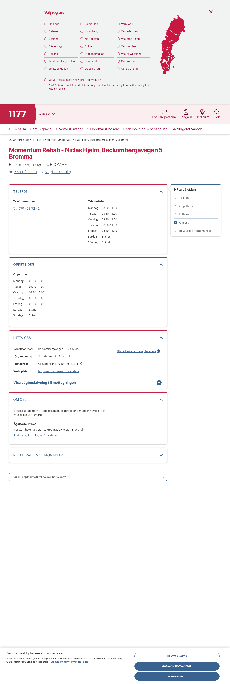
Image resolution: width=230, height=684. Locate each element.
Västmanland (129, 46)
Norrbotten (92, 38)
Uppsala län (92, 68)
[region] (115, 666)
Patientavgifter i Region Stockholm (36, 435)
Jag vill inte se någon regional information (74, 80)
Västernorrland (130, 38)
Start (26, 140)
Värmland (127, 24)
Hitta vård (38, 140)
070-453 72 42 (29, 208)
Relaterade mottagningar (195, 231)
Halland (53, 53)
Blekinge (53, 24)
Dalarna (53, 31)
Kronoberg (91, 31)
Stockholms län (94, 53)
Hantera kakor (177, 656)
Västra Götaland (131, 53)
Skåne (88, 46)
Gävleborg (55, 46)
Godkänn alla (177, 676)
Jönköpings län (58, 68)
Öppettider (186, 206)
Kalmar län (91, 24)
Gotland (53, 38)
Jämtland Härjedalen (61, 61)
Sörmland (91, 61)
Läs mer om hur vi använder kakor (69, 661)
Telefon (184, 198)
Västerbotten (129, 31)
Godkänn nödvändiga (176, 666)
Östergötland (129, 68)
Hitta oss (185, 214)
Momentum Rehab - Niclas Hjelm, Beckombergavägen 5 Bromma (88, 140)
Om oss (184, 222)
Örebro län (128, 61)
